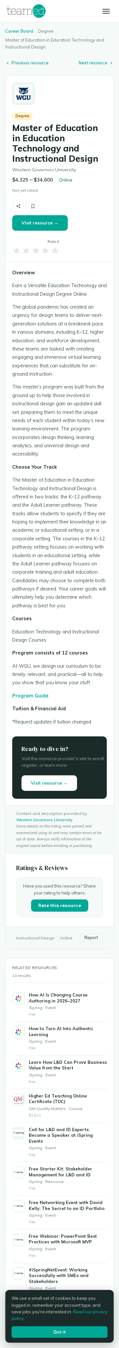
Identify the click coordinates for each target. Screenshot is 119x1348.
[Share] (18, 206)
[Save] (33, 206)
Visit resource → (40, 223)
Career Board (19, 31)
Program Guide (30, 695)
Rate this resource (59, 905)
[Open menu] (106, 11)
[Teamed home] (26, 10)
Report (91, 937)
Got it (59, 1332)
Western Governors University (44, 819)
